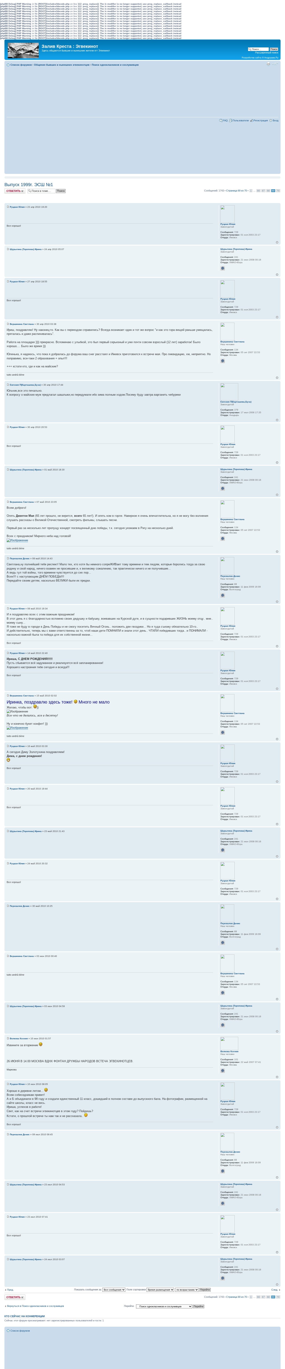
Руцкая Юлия (17, 207)
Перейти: (129, 1306)
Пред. (10, 1289)
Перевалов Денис (20, 558)
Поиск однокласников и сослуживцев (115, 64)
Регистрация (261, 120)
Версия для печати (268, 64)
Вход (275, 120)
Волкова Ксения (19, 1038)
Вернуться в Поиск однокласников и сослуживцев (35, 1306)
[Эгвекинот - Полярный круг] (24, 49)
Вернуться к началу (277, 242)
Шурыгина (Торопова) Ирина (26, 249)
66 (258, 190)
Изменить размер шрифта (275, 64)
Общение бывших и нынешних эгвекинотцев (62, 64)
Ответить (9, 189)
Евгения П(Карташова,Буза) (25, 385)
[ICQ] (222, 268)
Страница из (236, 190)
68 (268, 190)
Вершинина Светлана (22, 324)
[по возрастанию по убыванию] (193, 1289)
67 (263, 190)
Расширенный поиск (266, 52)
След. (274, 1289)
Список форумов (21, 64)
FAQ (225, 120)
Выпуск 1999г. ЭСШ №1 (28, 184)
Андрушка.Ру (271, 57)
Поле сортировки (136, 1289)
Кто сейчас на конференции (24, 1316)
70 (278, 190)
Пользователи (241, 120)
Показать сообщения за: (88, 1289)
